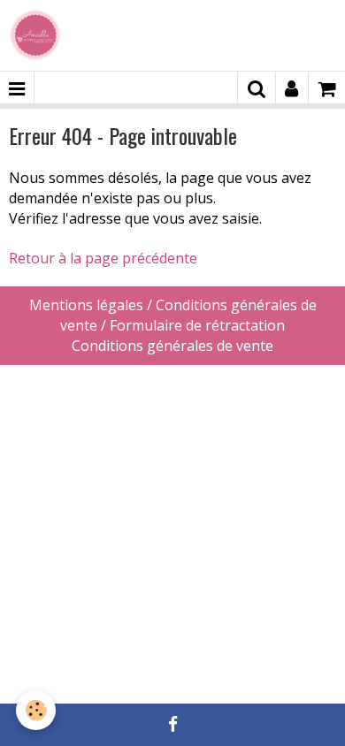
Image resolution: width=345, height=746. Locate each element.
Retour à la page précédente (103, 258)
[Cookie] (36, 710)
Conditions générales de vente (172, 345)
